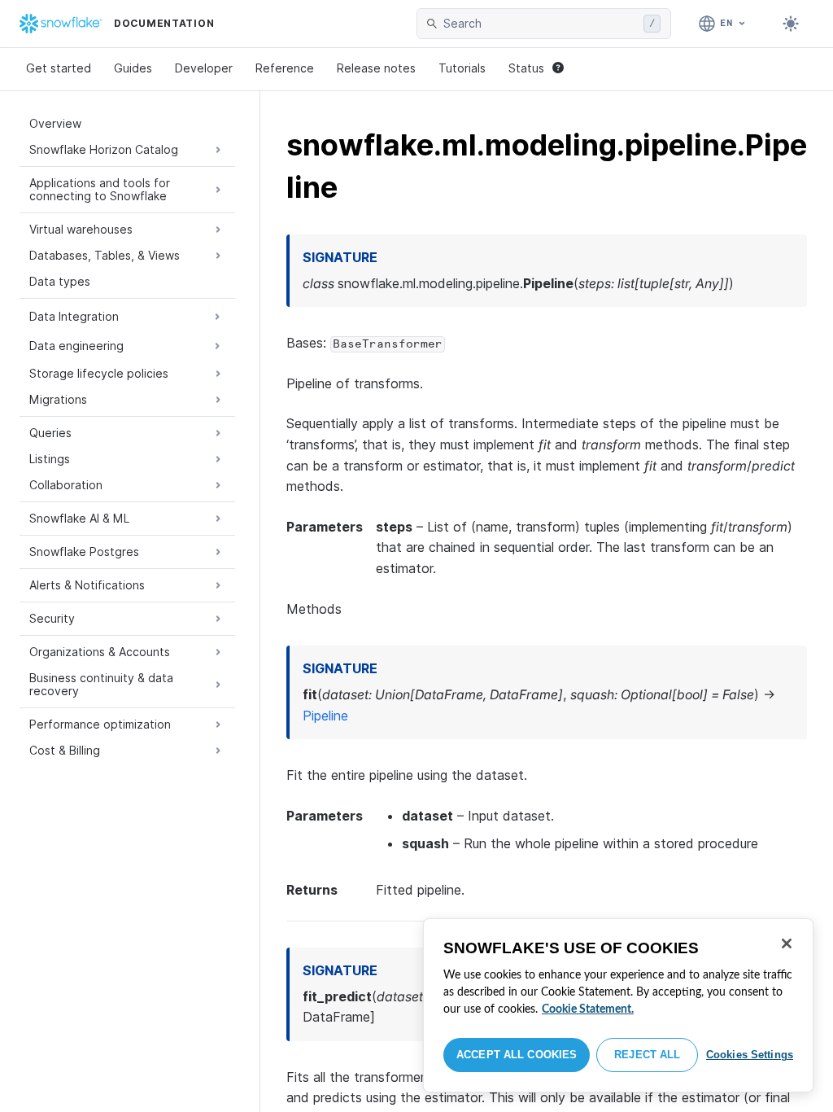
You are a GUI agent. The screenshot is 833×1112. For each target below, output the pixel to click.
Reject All (647, 1055)
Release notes (376, 68)
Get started (58, 68)
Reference (284, 68)
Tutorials (462, 68)
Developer (204, 68)
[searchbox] (540, 23)
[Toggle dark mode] (790, 23)
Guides (133, 68)
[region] (618, 1005)
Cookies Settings (749, 1055)
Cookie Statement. (588, 1009)
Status (526, 68)
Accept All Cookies (516, 1055)
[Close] (787, 943)
